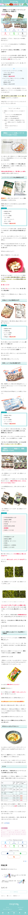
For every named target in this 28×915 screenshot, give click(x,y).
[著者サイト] (7, 853)
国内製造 (4, 834)
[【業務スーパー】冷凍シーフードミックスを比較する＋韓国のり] (17, 491)
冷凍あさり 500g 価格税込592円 (11, 116)
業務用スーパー (5, 832)
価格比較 (18, 834)
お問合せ (20, 909)
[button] (25, 428)
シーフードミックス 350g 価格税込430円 (13, 114)
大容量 (15, 832)
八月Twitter (6, 822)
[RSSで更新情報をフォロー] (14, 856)
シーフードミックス (6, 836)
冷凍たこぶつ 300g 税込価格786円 (12, 118)
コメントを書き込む (14, 891)
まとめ (6, 127)
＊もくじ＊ (10, 108)
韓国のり (20, 832)
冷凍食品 (9, 834)
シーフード (5, 830)
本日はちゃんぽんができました (11, 125)
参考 (24, 830)
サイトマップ (20, 907)
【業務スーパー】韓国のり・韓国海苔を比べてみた (14, 120)
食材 (25, 832)
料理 (11, 832)
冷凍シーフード (11, 830)
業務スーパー (4, 828)
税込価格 (24, 834)
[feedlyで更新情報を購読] (20, 853)
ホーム (7, 907)
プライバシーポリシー (7, 909)
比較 (14, 834)
